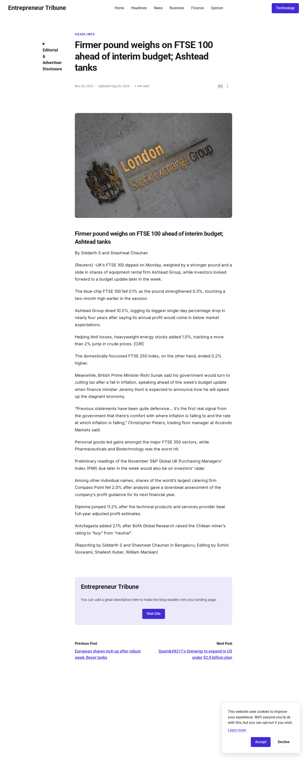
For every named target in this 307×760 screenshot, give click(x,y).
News (158, 8)
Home (119, 8)
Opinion (217, 8)
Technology (285, 8)
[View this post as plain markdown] (220, 86)
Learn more (237, 730)
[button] (227, 86)
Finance (197, 8)
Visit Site (154, 614)
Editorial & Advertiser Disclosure (52, 59)
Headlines (139, 8)
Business (177, 8)
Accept (260, 742)
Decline (284, 742)
